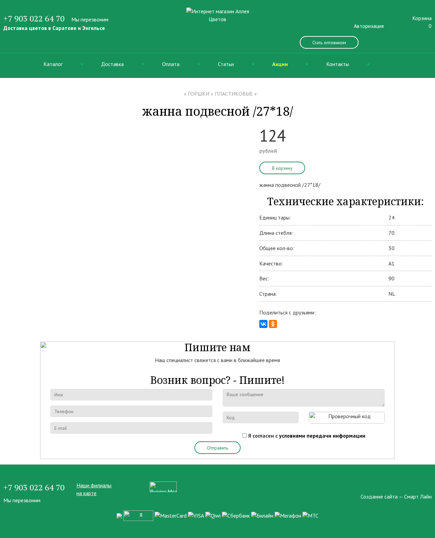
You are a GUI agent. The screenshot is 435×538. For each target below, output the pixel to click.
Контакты (337, 64)
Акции (280, 64)
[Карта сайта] (417, 485)
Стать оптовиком (329, 42)
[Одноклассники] (273, 324)
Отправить (217, 448)
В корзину (282, 168)
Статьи (226, 64)
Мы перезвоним (89, 19)
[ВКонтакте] (263, 324)
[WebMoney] (119, 515)
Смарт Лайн (418, 496)
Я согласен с (306, 435)
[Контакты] (430, 485)
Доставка (112, 64)
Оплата (170, 64)
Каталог (53, 64)
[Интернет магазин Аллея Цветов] (217, 14)
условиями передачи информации (322, 435)
